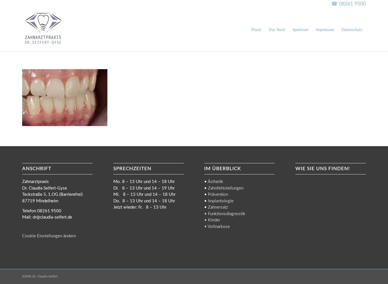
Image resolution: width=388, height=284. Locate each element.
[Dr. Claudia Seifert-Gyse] (43, 30)
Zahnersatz (218, 207)
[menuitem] (256, 30)
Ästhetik (215, 182)
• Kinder (212, 220)
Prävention (218, 194)
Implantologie (220, 201)
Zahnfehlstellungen (225, 188)
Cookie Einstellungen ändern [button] (49, 236)
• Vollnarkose (217, 227)
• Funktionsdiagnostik (224, 214)
